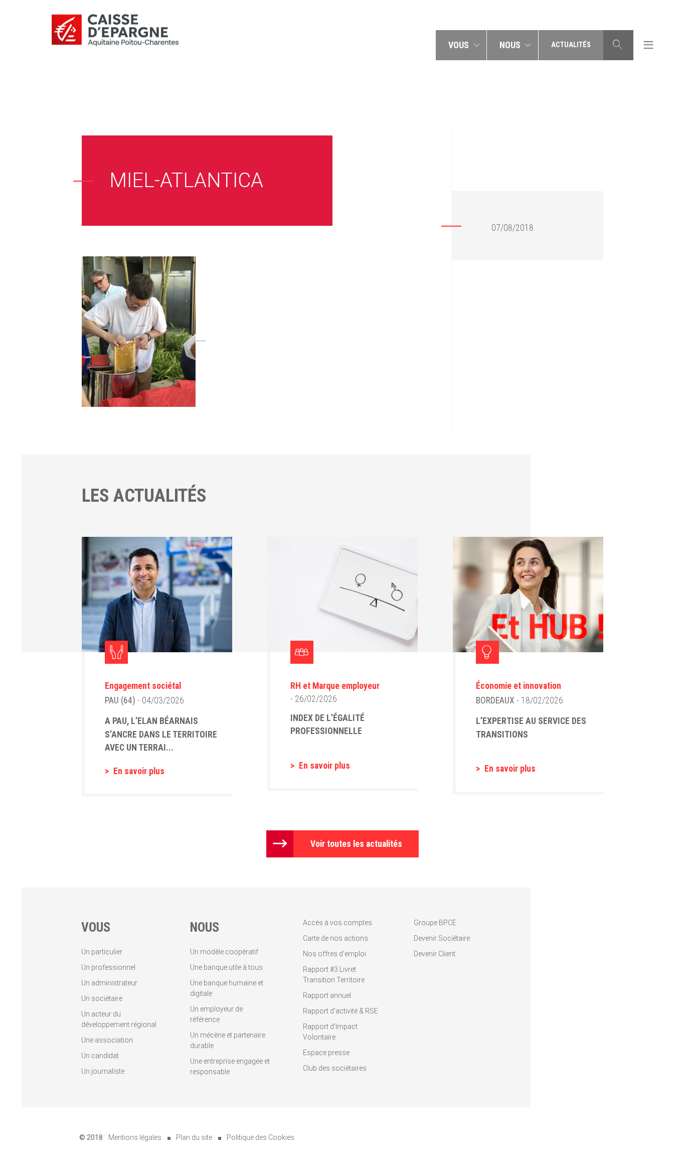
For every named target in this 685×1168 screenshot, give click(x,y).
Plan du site (194, 1137)
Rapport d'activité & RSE (340, 1011)
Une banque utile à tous (226, 967)
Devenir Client (434, 954)
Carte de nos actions (335, 938)
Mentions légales (134, 1137)
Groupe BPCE (435, 923)
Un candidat (100, 1056)
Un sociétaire (101, 998)
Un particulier (101, 952)
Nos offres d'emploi (334, 954)
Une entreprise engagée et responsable (230, 1066)
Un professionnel (108, 967)
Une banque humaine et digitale (226, 988)
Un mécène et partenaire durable (227, 1040)
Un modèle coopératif (224, 952)
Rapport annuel (327, 995)
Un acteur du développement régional (118, 1019)
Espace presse (326, 1053)
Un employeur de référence (216, 1014)
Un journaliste (102, 1071)
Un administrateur (109, 983)
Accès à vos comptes (337, 923)
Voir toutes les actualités (356, 844)
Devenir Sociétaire (442, 938)
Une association (107, 1040)
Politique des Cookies (260, 1137)
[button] (461, 45)
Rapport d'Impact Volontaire (330, 1032)
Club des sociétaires (335, 1068)
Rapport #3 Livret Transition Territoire (334, 974)
